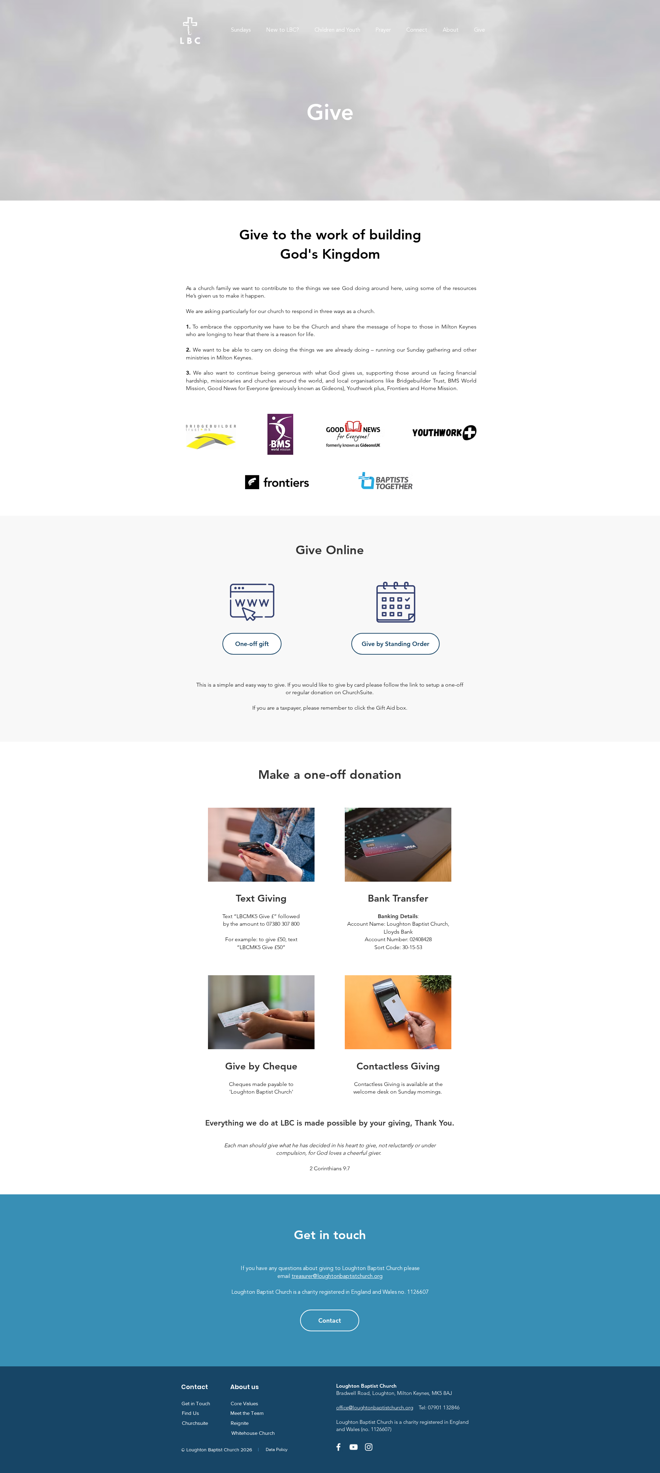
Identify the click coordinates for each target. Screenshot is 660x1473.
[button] (283, 30)
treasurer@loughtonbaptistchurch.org (337, 1276)
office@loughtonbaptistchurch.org (374, 1407)
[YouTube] (354, 1447)
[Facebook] (338, 1447)
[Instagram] (369, 1447)
